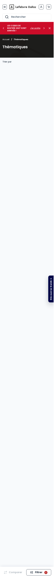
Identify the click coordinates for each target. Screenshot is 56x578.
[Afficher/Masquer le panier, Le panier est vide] (48, 6)
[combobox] (26, 17)
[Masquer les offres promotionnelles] (50, 28)
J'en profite (35, 28)
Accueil (5, 39)
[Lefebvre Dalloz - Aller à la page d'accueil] (22, 7)
